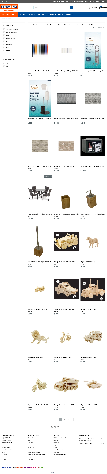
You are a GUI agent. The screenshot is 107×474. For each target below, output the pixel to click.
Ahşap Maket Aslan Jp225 (36, 357)
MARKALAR (69, 14)
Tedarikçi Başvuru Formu (60, 454)
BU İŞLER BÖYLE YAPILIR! (55, 14)
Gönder (102, 443)
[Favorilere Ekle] (40, 54)
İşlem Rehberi (31, 438)
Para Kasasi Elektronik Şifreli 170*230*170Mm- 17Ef (93, 166)
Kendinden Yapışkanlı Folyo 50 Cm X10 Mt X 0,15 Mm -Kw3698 (66, 166)
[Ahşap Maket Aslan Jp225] (40, 336)
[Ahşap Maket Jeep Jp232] (93, 336)
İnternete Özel (9, 60)
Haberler (56, 440)
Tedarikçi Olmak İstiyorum (81, 1)
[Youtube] (58, 426)
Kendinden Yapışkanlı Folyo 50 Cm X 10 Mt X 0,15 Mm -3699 (93, 119)
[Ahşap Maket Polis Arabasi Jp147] (66, 289)
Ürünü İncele (45, 54)
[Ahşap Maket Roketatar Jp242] (66, 384)
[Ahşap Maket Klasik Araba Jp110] (66, 241)
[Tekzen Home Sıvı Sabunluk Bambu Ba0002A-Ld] (93, 193)
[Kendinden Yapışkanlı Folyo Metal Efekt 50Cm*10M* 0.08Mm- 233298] (66, 98)
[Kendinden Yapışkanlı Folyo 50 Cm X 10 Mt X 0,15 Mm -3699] (93, 98)
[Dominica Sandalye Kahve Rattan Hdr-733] (40, 193)
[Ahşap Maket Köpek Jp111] (93, 241)
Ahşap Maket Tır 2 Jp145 (88, 309)
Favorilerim (30, 445)
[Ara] (71, 7)
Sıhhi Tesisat (5, 457)
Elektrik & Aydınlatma (12, 29)
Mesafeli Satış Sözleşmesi (34, 452)
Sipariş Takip (69, 1)
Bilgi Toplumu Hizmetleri (60, 438)
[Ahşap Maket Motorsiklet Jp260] (40, 384)
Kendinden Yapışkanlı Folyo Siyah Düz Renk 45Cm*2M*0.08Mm (40, 71)
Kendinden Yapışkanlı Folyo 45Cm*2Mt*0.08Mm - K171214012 (66, 71)
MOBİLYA (32, 14)
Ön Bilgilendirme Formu (33, 457)
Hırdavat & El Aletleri (11, 32)
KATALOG (41, 14)
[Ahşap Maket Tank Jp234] (93, 384)
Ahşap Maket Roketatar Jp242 (64, 405)
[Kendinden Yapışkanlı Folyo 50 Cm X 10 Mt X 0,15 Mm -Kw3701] (40, 146)
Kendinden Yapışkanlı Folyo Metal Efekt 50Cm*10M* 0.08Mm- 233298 (66, 119)
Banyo (7, 47)
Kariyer (55, 447)
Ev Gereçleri (9, 44)
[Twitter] (52, 426)
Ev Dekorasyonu (10, 38)
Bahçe (7, 41)
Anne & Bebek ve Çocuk (13, 53)
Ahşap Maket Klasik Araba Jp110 (64, 262)
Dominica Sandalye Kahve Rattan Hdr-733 (40, 214)
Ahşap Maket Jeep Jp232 (89, 357)
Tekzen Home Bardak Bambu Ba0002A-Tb (66, 214)
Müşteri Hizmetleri (59, 1)
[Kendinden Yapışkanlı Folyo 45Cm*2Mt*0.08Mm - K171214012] (66, 50)
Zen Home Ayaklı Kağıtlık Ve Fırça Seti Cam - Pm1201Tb (40, 119)
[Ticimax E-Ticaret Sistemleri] (54, 473)
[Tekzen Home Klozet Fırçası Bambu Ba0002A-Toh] (40, 241)
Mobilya (8, 50)
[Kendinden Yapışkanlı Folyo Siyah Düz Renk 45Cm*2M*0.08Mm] (40, 50)
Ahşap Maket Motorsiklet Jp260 (38, 405)
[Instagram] (55, 426)
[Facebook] (48, 426)
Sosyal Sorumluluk (58, 450)
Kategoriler (8, 25)
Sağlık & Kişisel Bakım (7, 438)
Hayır (7, 66)
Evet (7, 63)
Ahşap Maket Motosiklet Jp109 (37, 309)
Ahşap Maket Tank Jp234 (89, 405)
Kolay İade (30, 450)
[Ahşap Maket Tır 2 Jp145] (93, 289)
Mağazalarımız (100, 1)
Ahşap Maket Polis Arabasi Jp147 (64, 309)
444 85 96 (4, 1)
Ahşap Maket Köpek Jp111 (88, 262)
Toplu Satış (56, 452)
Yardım (29, 440)
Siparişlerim (31, 442)
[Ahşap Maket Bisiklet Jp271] (66, 336)
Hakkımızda (57, 442)
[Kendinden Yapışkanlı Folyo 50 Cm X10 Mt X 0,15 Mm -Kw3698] (66, 146)
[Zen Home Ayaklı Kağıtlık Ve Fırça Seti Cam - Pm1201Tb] (40, 98)
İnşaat (7, 35)
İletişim (55, 445)
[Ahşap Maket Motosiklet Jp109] (40, 289)
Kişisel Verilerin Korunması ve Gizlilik (36, 454)
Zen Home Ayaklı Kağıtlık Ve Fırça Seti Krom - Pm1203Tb (93, 71)
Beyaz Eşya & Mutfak (7, 450)
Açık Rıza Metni (31, 459)
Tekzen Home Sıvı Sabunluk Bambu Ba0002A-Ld (93, 214)
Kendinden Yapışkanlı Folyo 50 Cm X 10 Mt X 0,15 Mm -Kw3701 (40, 166)
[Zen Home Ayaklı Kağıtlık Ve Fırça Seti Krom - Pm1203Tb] (93, 50)
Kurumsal (92, 1)
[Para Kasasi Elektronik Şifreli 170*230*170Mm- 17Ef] (93, 146)
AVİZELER (22, 14)
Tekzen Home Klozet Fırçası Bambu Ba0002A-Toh (40, 262)
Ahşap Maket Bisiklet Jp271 (62, 357)
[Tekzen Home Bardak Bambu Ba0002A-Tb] (66, 193)
